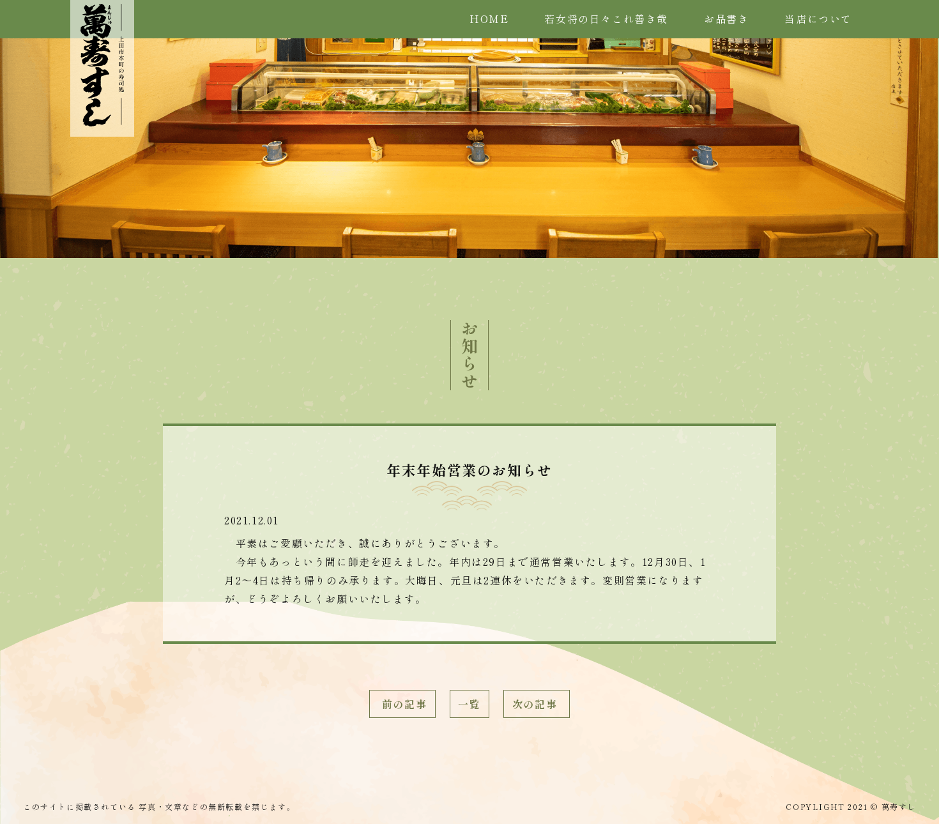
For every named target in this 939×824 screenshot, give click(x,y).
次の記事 (536, 704)
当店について (818, 18)
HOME (489, 18)
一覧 (469, 704)
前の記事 (402, 704)
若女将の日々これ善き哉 (606, 18)
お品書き (726, 18)
